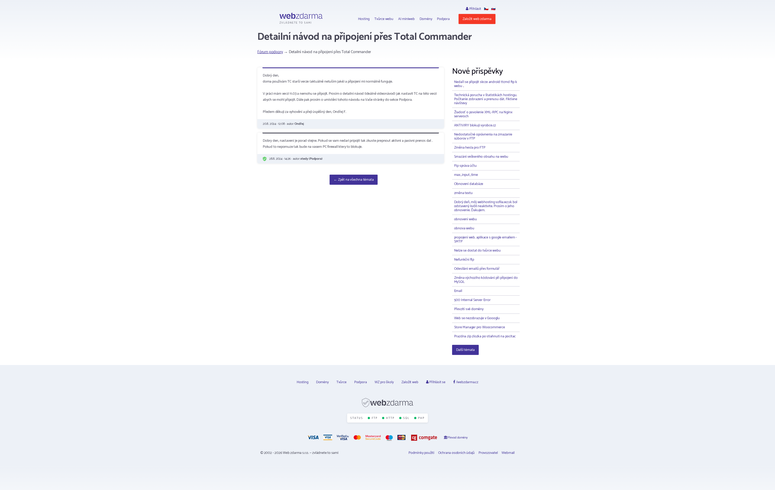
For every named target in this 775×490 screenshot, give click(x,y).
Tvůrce (341, 382)
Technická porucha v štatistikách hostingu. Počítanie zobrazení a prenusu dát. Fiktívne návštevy (485, 99)
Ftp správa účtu (465, 166)
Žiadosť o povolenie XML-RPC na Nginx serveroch (483, 114)
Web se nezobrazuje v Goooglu (477, 318)
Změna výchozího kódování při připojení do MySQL (486, 280)
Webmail (508, 453)
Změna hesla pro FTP (469, 148)
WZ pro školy (384, 382)
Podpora (443, 19)
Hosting (364, 19)
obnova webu (464, 228)
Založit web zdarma (477, 19)
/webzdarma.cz (466, 382)
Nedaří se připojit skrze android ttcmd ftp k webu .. (485, 84)
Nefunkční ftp (464, 260)
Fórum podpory (270, 52)
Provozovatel (488, 453)
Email (458, 291)
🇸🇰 (493, 9)
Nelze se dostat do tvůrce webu (477, 251)
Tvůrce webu (383, 19)
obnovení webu (465, 219)
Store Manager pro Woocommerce (479, 327)
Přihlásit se (436, 382)
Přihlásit (474, 9)
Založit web (409, 382)
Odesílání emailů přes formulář (477, 269)
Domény (426, 19)
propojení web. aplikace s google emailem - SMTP (485, 239)
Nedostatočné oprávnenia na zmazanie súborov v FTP (483, 136)
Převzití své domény (469, 309)
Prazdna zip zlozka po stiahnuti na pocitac (485, 336)
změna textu (463, 193)
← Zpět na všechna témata (354, 180)
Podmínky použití (421, 453)
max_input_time (466, 175)
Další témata (465, 350)
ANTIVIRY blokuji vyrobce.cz (475, 125)
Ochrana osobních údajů (456, 453)
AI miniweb (406, 19)
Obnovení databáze (468, 184)
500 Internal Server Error (472, 300)
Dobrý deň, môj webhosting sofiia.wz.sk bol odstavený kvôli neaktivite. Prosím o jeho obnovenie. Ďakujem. (485, 206)
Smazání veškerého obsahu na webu (481, 157)
